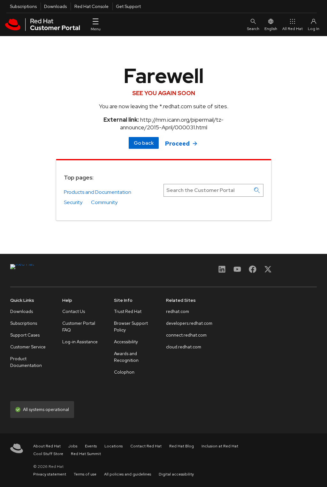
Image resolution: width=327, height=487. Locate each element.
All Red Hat (292, 28)
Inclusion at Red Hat (220, 446)
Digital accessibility (176, 474)
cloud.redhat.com (183, 347)
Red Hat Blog (181, 446)
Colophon (124, 372)
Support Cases (25, 335)
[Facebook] (252, 271)
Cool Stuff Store (48, 453)
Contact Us (73, 311)
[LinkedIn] (222, 271)
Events (91, 446)
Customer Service (28, 347)
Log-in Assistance (80, 342)
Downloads (55, 6)
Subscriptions (23, 6)
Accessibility (126, 342)
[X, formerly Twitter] (268, 271)
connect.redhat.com (186, 335)
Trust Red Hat (127, 311)
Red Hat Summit (86, 453)
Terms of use (85, 474)
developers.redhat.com (189, 323)
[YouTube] (237, 271)
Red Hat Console (91, 6)
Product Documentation (26, 362)
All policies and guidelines (127, 474)
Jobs (72, 446)
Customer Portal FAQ (78, 326)
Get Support (128, 6)
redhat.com (177, 311)
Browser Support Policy (131, 326)
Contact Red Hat (146, 446)
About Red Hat (47, 446)
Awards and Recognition (126, 357)
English (270, 28)
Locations (113, 446)
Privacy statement (49, 474)
